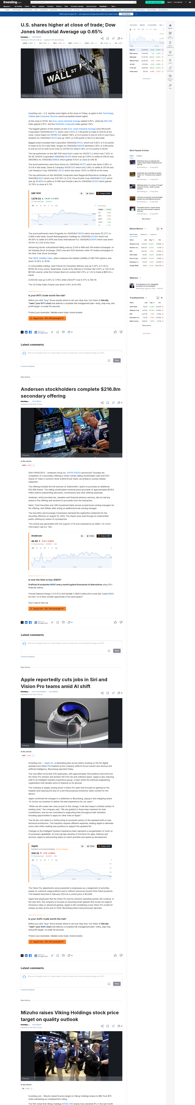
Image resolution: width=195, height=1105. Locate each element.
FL (91, 153)
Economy (77, 10)
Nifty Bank (133, 57)
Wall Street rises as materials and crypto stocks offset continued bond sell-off (149, 162)
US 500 (132, 64)
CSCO (53, 138)
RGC (40, 178)
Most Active (134, 234)
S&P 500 (108, 121)
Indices (142, 25)
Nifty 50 (132, 50)
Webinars (134, 278)
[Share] (102, 38)
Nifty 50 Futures (135, 61)
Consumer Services (49, 116)
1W (37, 205)
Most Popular (17, 10)
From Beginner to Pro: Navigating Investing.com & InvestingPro (147, 285)
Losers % (153, 234)
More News (146, 219)
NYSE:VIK (67, 1104)
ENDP (93, 239)
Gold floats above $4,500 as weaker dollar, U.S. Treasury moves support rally (149, 175)
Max (56, 205)
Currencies (133, 25)
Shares (161, 25)
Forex (36, 10)
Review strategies (62, 849)
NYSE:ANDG (74, 473)
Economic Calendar (77, 6)
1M (40, 205)
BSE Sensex (134, 53)
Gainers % (143, 234)
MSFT (53, 132)
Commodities (44, 10)
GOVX (95, 181)
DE (72, 167)
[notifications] (186, 2)
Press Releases (163, 10)
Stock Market (54, 10)
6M (45, 205)
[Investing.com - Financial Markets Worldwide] (12, 2)
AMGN (80, 146)
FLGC (103, 178)
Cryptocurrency (86, 10)
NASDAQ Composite (65, 124)
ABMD (55, 159)
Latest (7, 10)
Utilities (31, 116)
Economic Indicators (66, 10)
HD (58, 135)
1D (33, 205)
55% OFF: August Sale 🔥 (155, 2)
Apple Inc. (49, 763)
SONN (94, 236)
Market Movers (136, 229)
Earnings (118, 10)
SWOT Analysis (140, 10)
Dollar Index (134, 71)
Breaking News (27, 10)
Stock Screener (91, 6)
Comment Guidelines (28, 366)
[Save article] (107, 38)
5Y (52, 205)
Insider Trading (97, 10)
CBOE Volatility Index (42, 258)
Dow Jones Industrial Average (66, 121)
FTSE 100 (133, 68)
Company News (109, 10)
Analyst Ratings (151, 10)
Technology (107, 113)
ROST (82, 164)
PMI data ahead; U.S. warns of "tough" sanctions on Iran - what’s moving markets (150, 187)
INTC (79, 143)
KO (71, 149)
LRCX (60, 170)
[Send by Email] (63, 332)
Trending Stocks (137, 298)
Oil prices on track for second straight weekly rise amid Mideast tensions (149, 198)
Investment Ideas (128, 10)
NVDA (68, 156)
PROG (80, 233)
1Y (48, 205)
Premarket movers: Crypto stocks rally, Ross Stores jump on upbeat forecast (148, 209)
